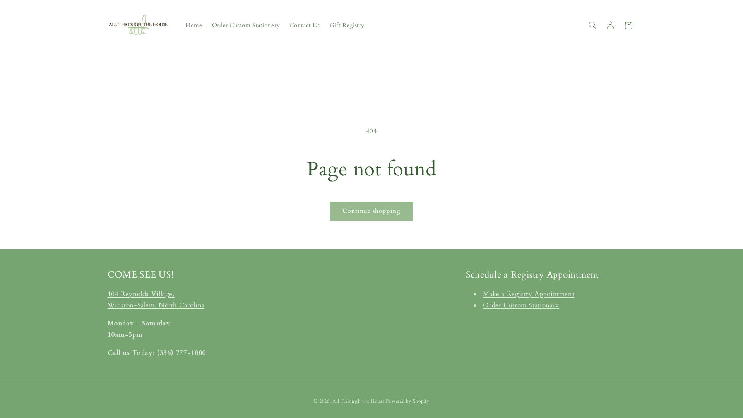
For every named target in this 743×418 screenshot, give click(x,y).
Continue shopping (371, 211)
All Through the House (358, 401)
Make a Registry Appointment (528, 294)
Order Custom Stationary (521, 305)
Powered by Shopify (407, 401)
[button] (592, 25)
